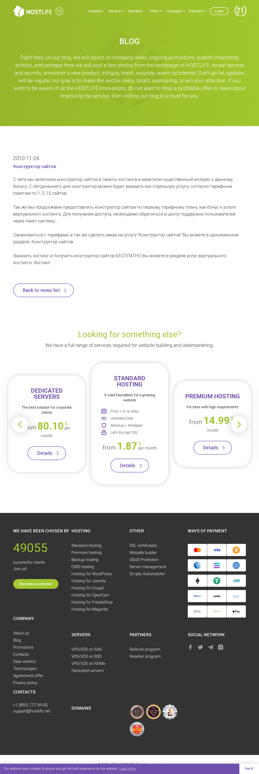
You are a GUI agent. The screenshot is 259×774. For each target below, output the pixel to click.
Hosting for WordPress (91, 573)
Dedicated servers (87, 670)
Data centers (24, 661)
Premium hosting (86, 552)
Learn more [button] (127, 769)
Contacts (21, 654)
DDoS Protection (144, 559)
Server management (148, 566)
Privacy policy (25, 682)
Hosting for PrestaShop (92, 602)
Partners (196, 11)
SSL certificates (143, 545)
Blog (17, 640)
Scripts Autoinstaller (147, 573)
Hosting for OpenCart (90, 595)
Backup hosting (85, 559)
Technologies (25, 668)
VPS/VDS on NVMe (88, 663)
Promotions (23, 647)
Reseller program (145, 656)
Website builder (143, 552)
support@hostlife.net (31, 711)
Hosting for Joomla (88, 580)
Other (154, 11)
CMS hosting (82, 566)
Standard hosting (86, 545)
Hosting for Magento (89, 609)
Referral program (145, 649)
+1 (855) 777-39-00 (30, 705)
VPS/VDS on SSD (86, 656)
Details (44, 453)
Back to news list (41, 290)
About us (21, 633)
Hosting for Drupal (87, 588)
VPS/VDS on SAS (86, 649)
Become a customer (35, 584)
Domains (135, 11)
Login (219, 11)
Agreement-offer (28, 675)
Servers (114, 11)
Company (174, 11)
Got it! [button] (249, 768)
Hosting (94, 11)
